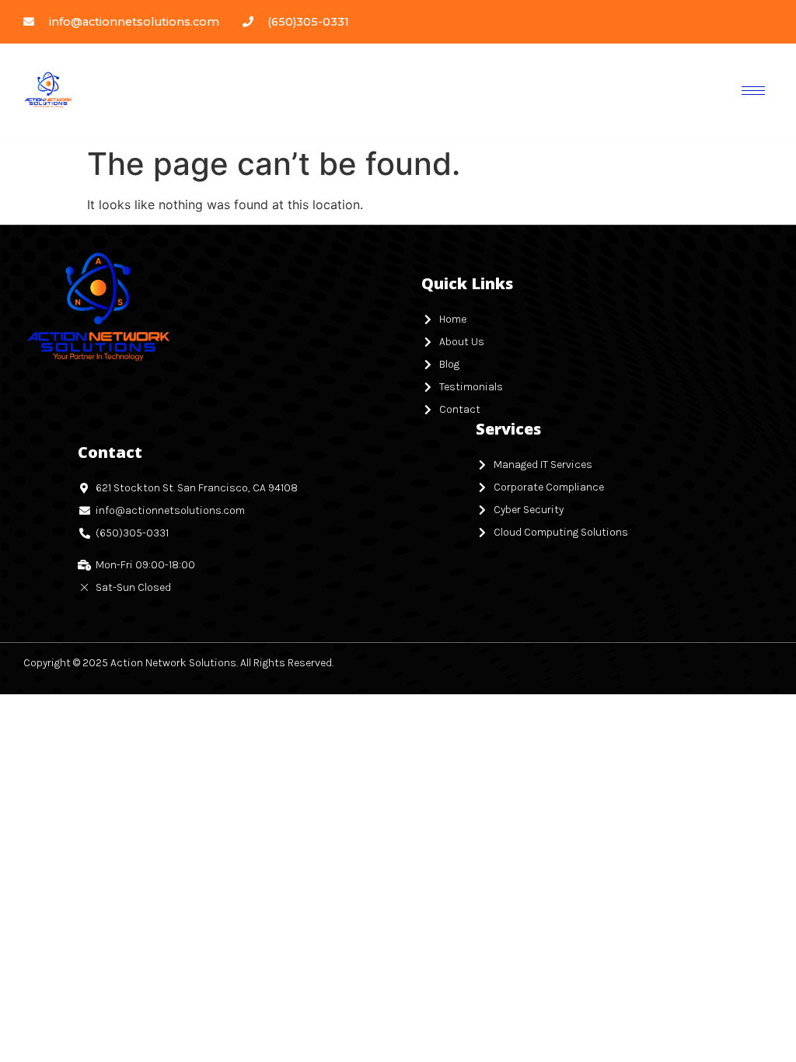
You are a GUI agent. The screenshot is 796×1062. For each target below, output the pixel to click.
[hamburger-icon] (753, 91)
